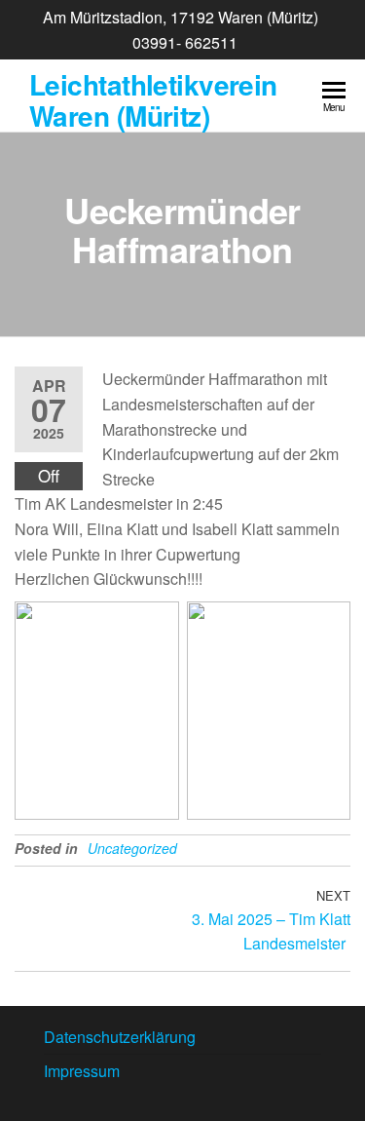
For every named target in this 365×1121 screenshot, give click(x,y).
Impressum (82, 1071)
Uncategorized (132, 848)
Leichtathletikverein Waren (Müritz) (153, 99)
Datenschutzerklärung (120, 1036)
